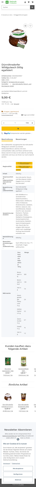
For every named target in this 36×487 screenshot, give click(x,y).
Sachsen (18, 170)
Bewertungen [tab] (21, 139)
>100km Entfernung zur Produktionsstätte (24, 167)
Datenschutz (16, 463)
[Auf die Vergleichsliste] (25, 26)
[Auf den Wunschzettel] (30, 26)
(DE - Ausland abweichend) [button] (10, 114)
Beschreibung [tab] (7, 139)
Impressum (6, 463)
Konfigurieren (18, 474)
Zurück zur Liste (7, 15)
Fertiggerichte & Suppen (16, 82)
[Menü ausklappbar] (2, 1)
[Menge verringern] (4, 123)
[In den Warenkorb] (3, 21)
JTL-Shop (21, 484)
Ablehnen (18, 480)
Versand (16, 104)
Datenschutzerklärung (9, 436)
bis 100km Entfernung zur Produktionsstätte (24, 163)
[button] (25, 2)
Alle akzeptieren (18, 468)
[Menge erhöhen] (32, 123)
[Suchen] (32, 7)
